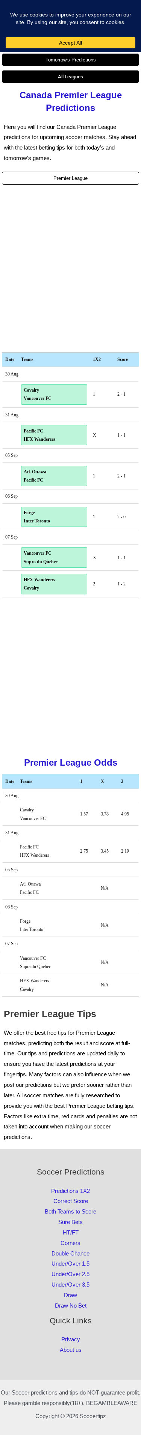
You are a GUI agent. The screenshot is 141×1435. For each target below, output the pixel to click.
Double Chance (70, 1253)
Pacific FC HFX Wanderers (39, 435)
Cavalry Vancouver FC (38, 394)
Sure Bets (70, 1222)
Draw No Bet (70, 1305)
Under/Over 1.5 (70, 1263)
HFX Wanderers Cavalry (39, 584)
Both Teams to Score (70, 1211)
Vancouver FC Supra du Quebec (41, 557)
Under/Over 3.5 (70, 1284)
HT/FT (71, 1232)
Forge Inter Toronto (37, 517)
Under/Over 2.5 (70, 1274)
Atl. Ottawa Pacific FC (35, 476)
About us (71, 1350)
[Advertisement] (70, 268)
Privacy (70, 1339)
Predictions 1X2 (70, 1191)
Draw (70, 1295)
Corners (70, 1243)
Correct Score (70, 1201)
